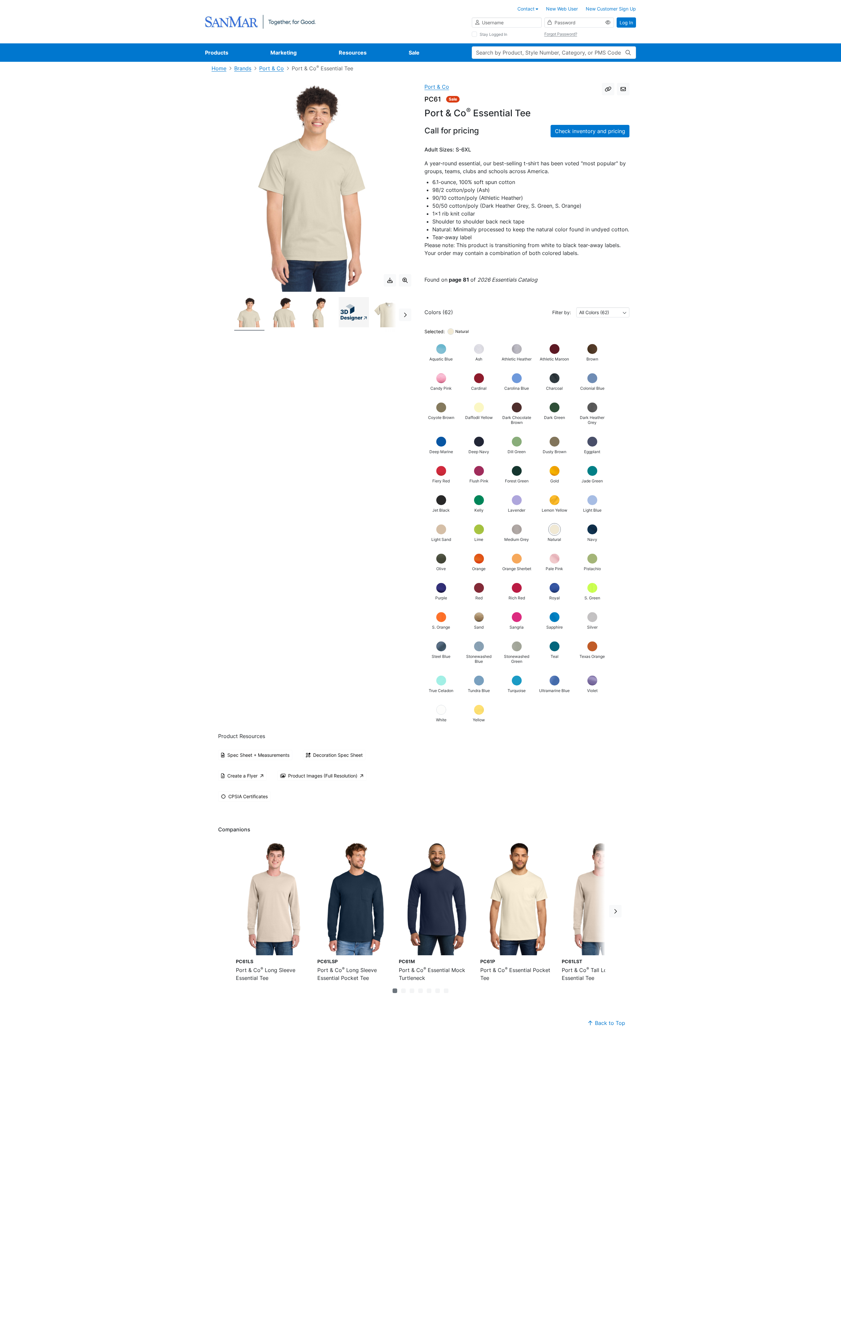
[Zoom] (405, 280)
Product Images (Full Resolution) (322, 775)
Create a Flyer (242, 775)
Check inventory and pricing (590, 131)
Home (219, 68)
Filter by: (561, 312)
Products (216, 52)
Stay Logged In (493, 34)
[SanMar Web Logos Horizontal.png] (260, 21)
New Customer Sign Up (611, 9)
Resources (353, 52)
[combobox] (603, 312)
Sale (414, 52)
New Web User (562, 9)
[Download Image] (390, 280)
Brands (242, 68)
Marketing (283, 52)
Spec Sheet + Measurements (258, 755)
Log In (626, 22)
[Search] (628, 53)
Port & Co (271, 68)
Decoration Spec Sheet (338, 755)
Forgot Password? (560, 34)
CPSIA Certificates (248, 796)
